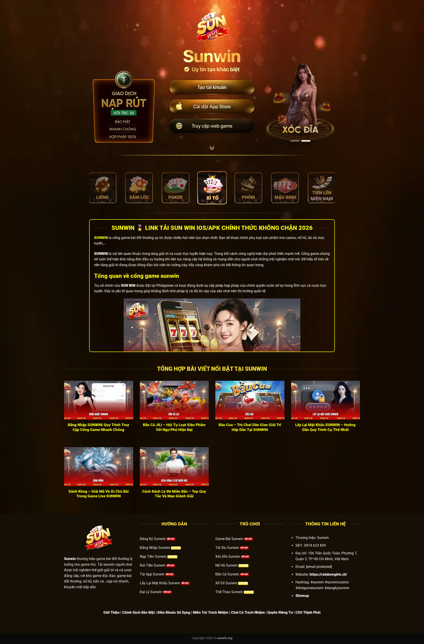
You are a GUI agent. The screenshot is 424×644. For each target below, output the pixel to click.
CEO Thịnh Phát (308, 612)
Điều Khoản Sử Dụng (173, 612)
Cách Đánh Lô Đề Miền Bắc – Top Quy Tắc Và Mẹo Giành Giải (174, 493)
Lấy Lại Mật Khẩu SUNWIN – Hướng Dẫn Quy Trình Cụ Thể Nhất (325, 427)
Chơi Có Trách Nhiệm (248, 612)
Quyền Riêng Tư (280, 612)
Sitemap (302, 596)
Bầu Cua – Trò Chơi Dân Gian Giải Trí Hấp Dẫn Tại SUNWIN (250, 427)
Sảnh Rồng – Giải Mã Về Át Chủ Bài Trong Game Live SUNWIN (98, 493)
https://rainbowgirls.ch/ (328, 574)
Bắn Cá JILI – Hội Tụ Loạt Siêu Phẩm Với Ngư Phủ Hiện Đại (174, 427)
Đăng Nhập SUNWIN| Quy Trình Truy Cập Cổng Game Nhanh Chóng (98, 427)
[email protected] (319, 567)
